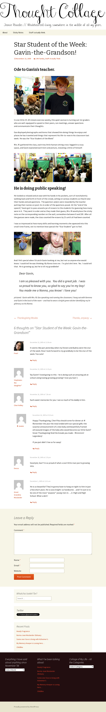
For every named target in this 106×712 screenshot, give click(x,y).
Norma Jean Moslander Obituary (29, 635)
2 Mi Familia (40, 58)
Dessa (16, 468)
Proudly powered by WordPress (26, 707)
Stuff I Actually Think (52, 58)
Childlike (20, 647)
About (5, 32)
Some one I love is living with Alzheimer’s (32, 639)
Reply (34, 360)
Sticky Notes (18, 32)
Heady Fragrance (23, 631)
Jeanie (21, 426)
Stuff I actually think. (37, 32)
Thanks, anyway (82, 317)
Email (17, 565)
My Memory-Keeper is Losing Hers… (31, 643)
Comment (19, 530)
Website (17, 571)
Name (17, 560)
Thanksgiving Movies (26, 317)
